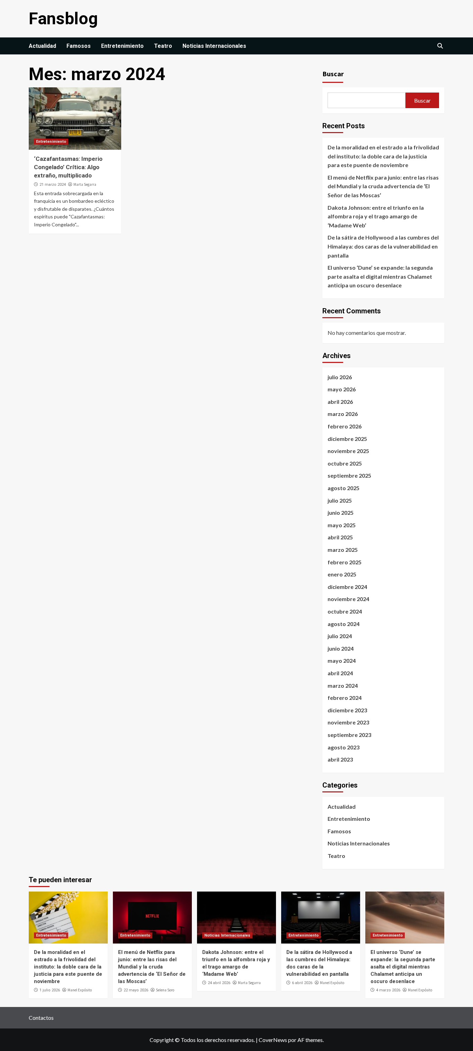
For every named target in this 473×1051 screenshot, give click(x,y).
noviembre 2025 (348, 451)
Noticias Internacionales (214, 46)
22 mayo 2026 (136, 990)
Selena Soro (165, 990)
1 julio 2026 (49, 990)
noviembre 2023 (348, 722)
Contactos (41, 1017)
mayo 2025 (342, 525)
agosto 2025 (343, 488)
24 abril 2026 (219, 983)
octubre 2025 (345, 463)
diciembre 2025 (347, 438)
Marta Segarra (84, 184)
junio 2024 (341, 648)
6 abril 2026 (302, 983)
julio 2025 (340, 500)
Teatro (163, 46)
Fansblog (63, 18)
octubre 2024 (345, 611)
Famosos (78, 46)
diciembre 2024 (347, 586)
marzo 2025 (343, 549)
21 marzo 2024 (52, 184)
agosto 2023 (343, 747)
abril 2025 (340, 537)
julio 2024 (340, 636)
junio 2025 (341, 512)
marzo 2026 (343, 413)
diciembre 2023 (347, 710)
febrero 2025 (345, 562)
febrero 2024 (345, 697)
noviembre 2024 (348, 599)
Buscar (333, 73)
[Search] (440, 46)
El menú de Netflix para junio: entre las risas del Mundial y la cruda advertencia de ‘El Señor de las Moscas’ (383, 186)
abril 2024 (340, 673)
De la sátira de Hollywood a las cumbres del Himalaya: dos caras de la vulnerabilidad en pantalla (383, 246)
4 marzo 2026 (388, 990)
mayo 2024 (342, 660)
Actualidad (42, 46)
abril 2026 (340, 401)
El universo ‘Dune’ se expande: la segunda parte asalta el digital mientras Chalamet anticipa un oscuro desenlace (380, 276)
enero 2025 (342, 574)
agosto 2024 (343, 623)
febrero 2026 (345, 426)
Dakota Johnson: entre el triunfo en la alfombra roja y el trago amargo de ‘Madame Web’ (376, 216)
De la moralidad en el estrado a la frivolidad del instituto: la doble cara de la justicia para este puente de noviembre (383, 156)
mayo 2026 (342, 389)
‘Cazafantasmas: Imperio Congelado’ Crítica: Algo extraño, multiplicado (68, 167)
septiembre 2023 (349, 734)
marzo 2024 (343, 685)
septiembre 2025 (349, 475)
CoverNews (273, 1039)
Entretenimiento (122, 46)
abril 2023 (340, 759)
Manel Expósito (80, 990)
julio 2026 (340, 377)
